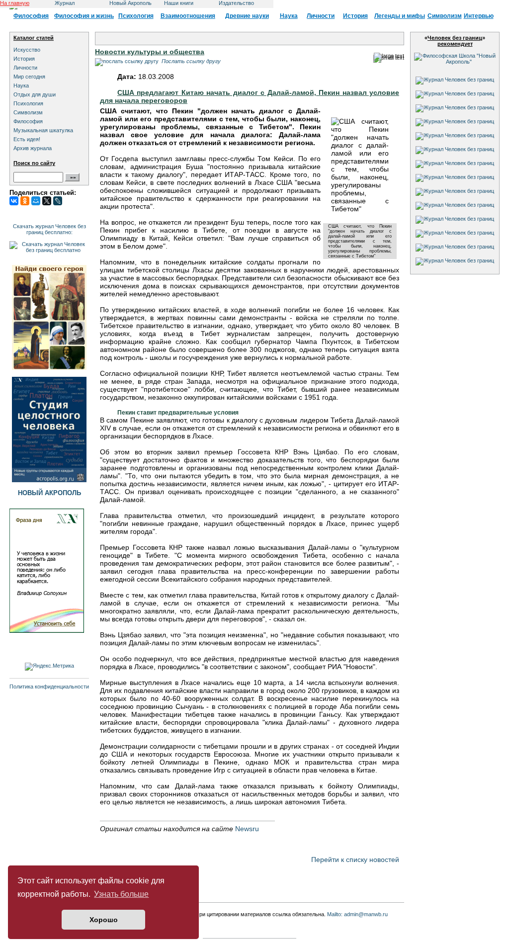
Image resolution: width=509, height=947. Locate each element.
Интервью (479, 15)
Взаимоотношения (188, 15)
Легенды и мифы (399, 15)
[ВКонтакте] (13, 200)
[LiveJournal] (57, 200)
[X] (46, 200)
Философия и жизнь (84, 15)
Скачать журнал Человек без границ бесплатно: (49, 229)
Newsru (247, 829)
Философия (31, 15)
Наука (289, 15)
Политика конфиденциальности (49, 686)
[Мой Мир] (35, 200)
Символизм (444, 15)
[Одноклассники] (24, 200)
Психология (136, 15)
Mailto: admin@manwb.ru (357, 914)
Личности (321, 15)
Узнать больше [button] (121, 894)
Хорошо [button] (103, 920)
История (355, 15)
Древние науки (247, 15)
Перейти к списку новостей (355, 859)
